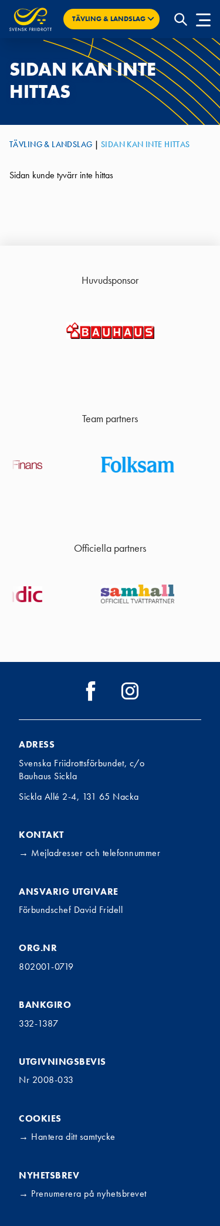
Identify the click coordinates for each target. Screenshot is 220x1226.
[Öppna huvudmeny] (203, 19)
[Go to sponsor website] (110, 330)
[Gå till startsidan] (30, 19)
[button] (111, 19)
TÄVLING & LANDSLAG (51, 144)
